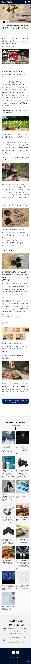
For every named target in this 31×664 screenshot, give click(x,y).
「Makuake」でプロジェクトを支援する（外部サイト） (15, 401)
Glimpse (6, 2)
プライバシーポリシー (15, 657)
